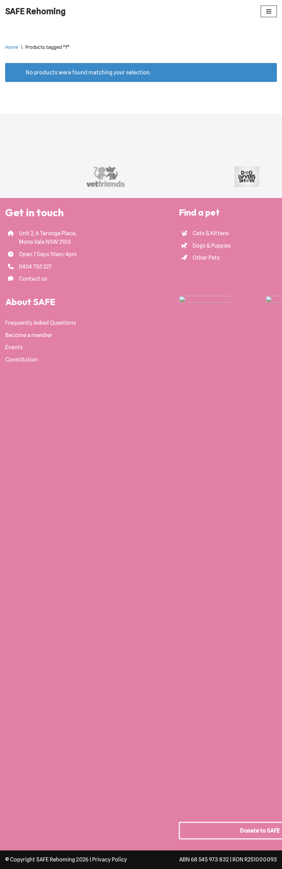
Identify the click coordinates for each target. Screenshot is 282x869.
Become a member (28, 335)
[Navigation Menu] (269, 11)
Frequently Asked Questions (40, 323)
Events (14, 347)
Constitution (21, 359)
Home (11, 47)
